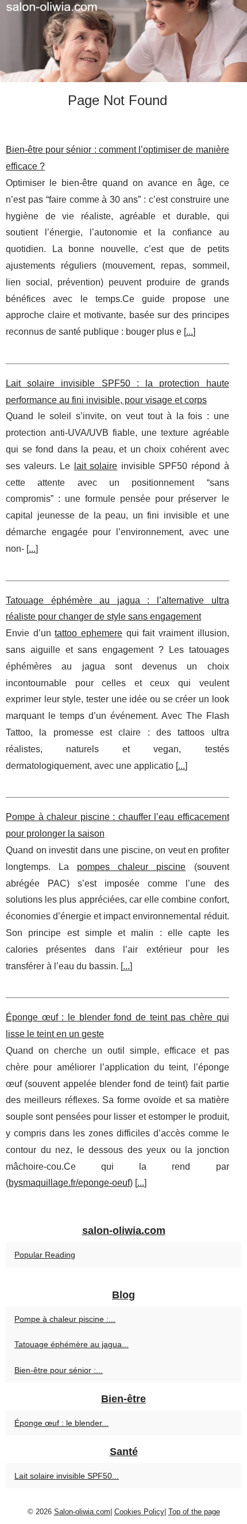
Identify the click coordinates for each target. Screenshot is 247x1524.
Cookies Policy (139, 1511)
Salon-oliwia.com (82, 1511)
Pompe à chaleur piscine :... (64, 1319)
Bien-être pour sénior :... (58, 1370)
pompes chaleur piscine (131, 867)
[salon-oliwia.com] (123, 41)
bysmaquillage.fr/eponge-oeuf (69, 1183)
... (189, 331)
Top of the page (194, 1511)
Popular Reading (44, 1254)
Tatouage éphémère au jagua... (71, 1344)
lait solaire (96, 466)
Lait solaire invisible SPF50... (66, 1475)
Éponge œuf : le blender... (61, 1423)
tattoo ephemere (88, 633)
